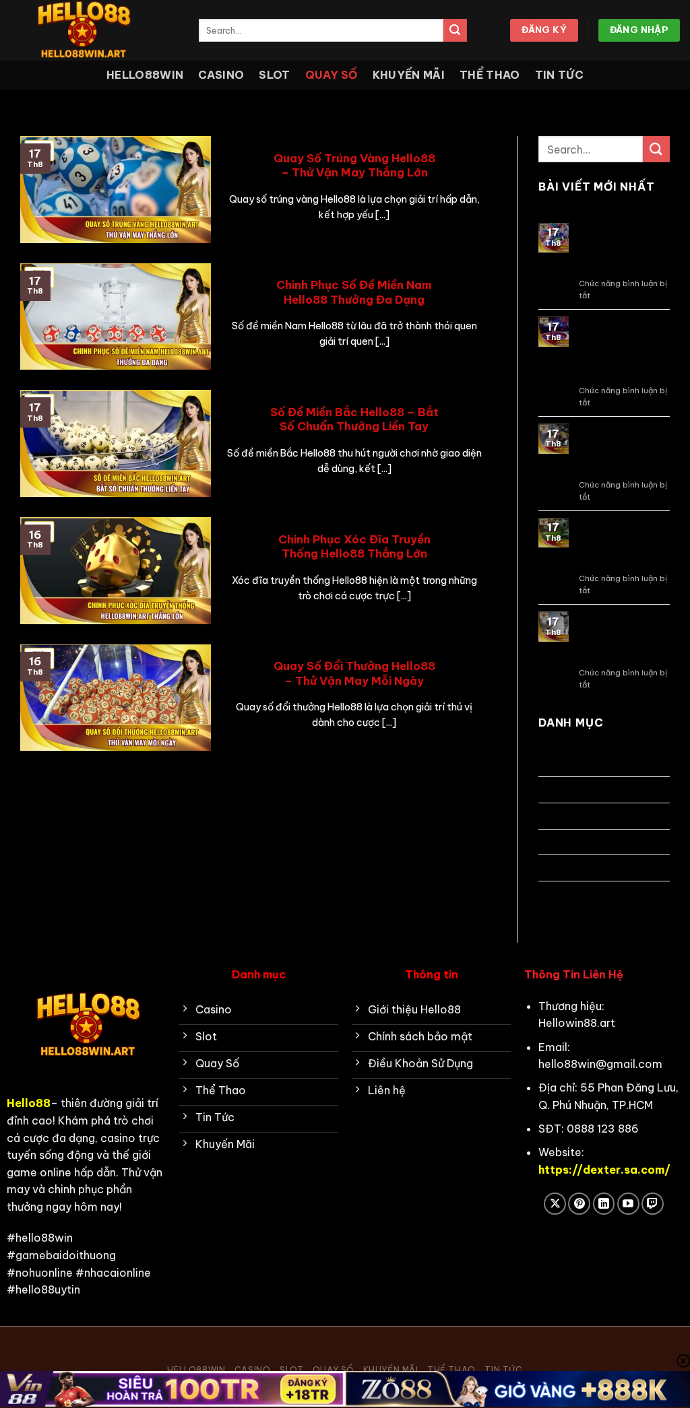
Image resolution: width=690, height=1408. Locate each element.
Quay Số (331, 74)
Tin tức (559, 74)
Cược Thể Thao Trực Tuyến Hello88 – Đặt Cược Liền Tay (619, 449)
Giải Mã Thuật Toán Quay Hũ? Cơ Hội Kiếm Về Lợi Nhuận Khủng (622, 249)
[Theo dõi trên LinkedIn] (604, 1204)
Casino (221, 74)
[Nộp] (454, 30)
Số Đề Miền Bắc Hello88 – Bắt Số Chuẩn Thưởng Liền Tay (354, 419)
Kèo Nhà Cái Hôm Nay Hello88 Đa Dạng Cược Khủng (624, 544)
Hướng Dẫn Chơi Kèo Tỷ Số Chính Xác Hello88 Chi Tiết (621, 637)
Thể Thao (490, 74)
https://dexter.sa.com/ (604, 1169)
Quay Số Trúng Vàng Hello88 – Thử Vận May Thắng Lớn (354, 165)
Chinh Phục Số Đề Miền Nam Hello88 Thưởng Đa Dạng (354, 291)
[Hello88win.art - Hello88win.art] (94, 30)
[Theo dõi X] (555, 1204)
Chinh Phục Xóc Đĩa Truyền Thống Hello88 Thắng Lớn (354, 546)
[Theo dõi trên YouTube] (628, 1204)
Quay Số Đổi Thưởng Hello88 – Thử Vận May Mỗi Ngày (354, 673)
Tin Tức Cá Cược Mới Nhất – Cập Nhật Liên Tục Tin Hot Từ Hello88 (622, 348)
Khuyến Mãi (409, 74)
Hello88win (144, 74)
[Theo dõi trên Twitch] (652, 1204)
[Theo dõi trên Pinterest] (579, 1204)
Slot (274, 74)
